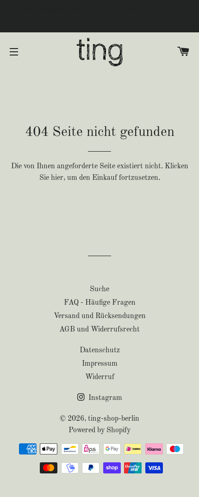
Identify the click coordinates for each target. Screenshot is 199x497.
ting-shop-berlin (113, 419)
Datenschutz (100, 350)
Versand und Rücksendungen (100, 316)
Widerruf (99, 377)
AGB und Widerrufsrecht (99, 329)
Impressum (100, 364)
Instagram (104, 398)
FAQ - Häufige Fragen (100, 303)
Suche (99, 289)
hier (57, 178)
